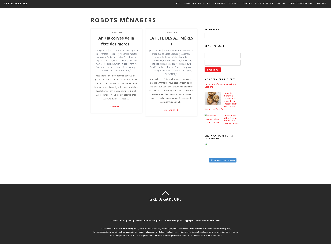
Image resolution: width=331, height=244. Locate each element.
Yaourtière (124, 70)
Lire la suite (114, 106)
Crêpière (99, 60)
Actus (123, 220)
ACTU (178, 3)
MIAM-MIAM (219, 3)
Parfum (132, 63)
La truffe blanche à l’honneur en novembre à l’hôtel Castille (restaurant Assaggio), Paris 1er (221, 101)
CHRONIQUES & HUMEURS (197, 3)
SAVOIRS (247, 3)
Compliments (130, 57)
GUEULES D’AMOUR (264, 3)
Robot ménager (129, 67)
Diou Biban (186, 60)
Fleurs (108, 63)
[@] (212, 146)
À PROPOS (321, 3)
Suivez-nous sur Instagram (224, 160)
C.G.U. (160, 220)
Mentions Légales (173, 220)
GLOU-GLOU (234, 3)
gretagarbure (101, 50)
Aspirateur (101, 57)
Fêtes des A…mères (175, 63)
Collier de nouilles (115, 57)
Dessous (108, 60)
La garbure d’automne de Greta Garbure (220, 85)
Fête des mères (120, 60)
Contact (138, 220)
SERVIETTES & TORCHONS (301, 3)
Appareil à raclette (128, 53)
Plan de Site (149, 220)
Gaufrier (116, 63)
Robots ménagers (110, 70)
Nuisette (125, 63)
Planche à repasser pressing (108, 67)
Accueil (114, 220)
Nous (130, 220)
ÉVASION (281, 3)
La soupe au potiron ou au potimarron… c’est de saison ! (231, 119)
